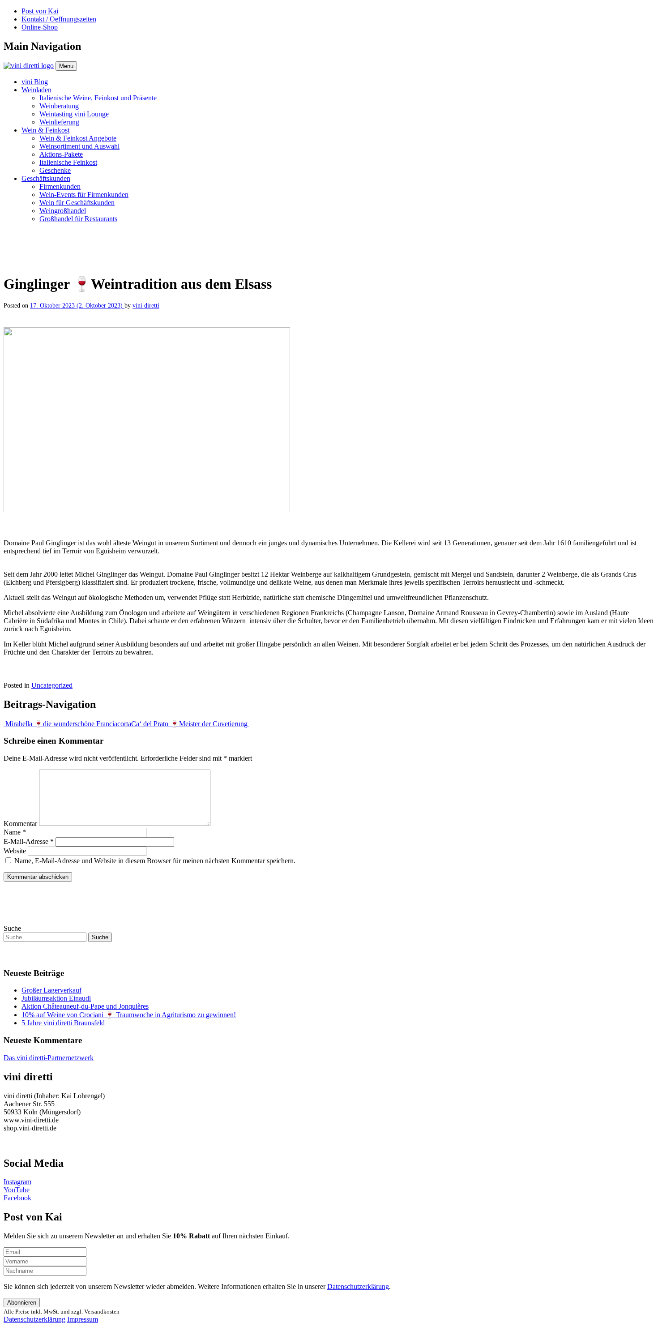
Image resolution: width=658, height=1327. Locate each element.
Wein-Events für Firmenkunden (83, 194)
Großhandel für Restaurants (78, 219)
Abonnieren (21, 1302)
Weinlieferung (59, 122)
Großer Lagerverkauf (51, 990)
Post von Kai (39, 11)
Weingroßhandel (62, 210)
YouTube (17, 1190)
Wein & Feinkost (45, 130)
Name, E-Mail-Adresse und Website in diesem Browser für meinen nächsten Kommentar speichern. (154, 861)
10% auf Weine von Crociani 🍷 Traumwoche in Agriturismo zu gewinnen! (128, 1015)
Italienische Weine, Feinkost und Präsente (98, 98)
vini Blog (34, 82)
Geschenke (55, 170)
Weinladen (36, 90)
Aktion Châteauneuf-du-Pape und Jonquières (85, 1006)
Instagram (17, 1182)
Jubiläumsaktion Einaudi (56, 998)
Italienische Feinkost (68, 162)
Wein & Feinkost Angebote (77, 138)
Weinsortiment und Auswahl (79, 146)
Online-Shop (39, 27)
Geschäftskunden (45, 178)
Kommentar (20, 823)
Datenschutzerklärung (358, 1286)
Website (15, 851)
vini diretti (145, 305)
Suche (12, 928)
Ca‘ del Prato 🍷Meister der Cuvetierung (190, 724)
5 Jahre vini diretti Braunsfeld (63, 1023)
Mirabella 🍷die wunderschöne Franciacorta (67, 724)
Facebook (17, 1198)
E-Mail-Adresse (29, 841)
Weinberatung (59, 106)
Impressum (82, 1319)
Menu (66, 66)
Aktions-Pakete (61, 154)
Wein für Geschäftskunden (77, 202)
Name (15, 832)
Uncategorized (52, 685)
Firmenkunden (60, 186)
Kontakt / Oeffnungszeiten (58, 19)
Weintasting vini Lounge (74, 114)
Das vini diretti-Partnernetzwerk (49, 1058)
